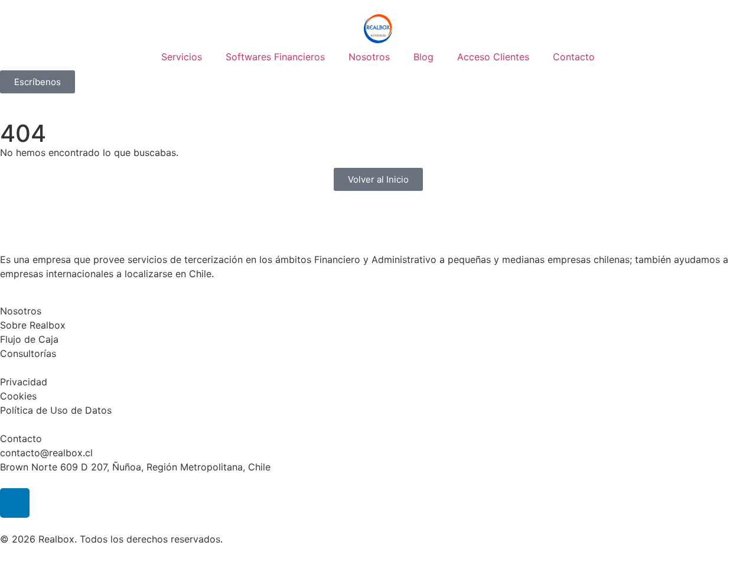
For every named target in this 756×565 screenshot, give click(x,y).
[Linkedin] (15, 503)
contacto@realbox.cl (46, 453)
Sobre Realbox (33, 325)
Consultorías (28, 353)
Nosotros (369, 57)
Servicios (181, 57)
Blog (423, 57)
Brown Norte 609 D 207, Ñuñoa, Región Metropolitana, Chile (135, 467)
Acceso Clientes (493, 57)
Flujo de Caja (29, 339)
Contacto (574, 57)
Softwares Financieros (275, 57)
